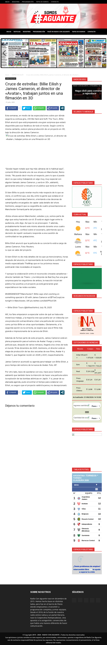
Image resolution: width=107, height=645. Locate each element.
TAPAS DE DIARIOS (42, 2)
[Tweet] (27, 108)
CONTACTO (55, 2)
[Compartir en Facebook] (11, 108)
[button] (4, 53)
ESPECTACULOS (17, 75)
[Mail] (91, 2)
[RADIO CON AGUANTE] (53, 16)
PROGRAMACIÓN (28, 2)
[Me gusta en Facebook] (53, 108)
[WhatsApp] (95, 2)
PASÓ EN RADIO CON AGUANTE (58, 32)
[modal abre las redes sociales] (62, 108)
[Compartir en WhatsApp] (39, 108)
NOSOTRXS (15, 2)
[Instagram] (87, 2)
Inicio (7, 75)
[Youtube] (100, 2)
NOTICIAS (17, 32)
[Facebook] (83, 2)
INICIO (7, 2)
